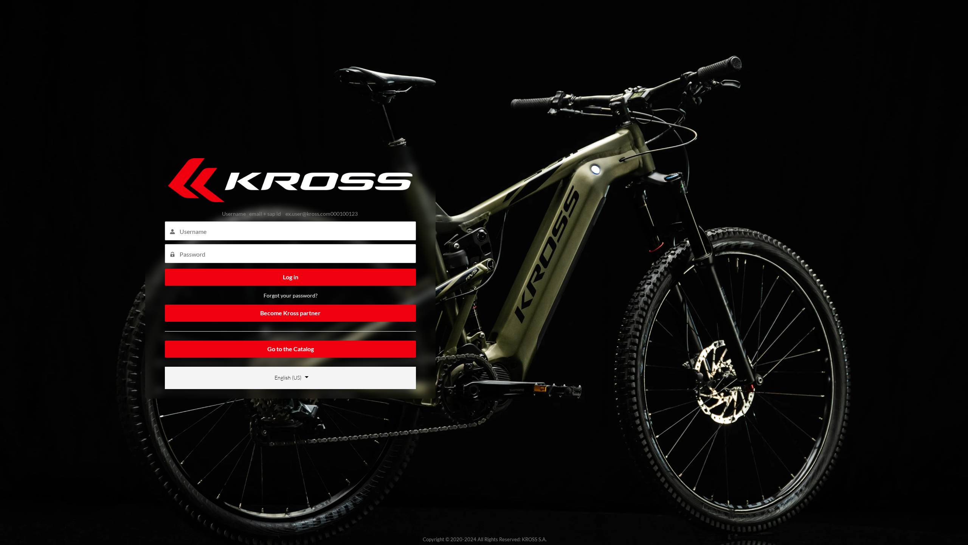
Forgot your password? (291, 295)
